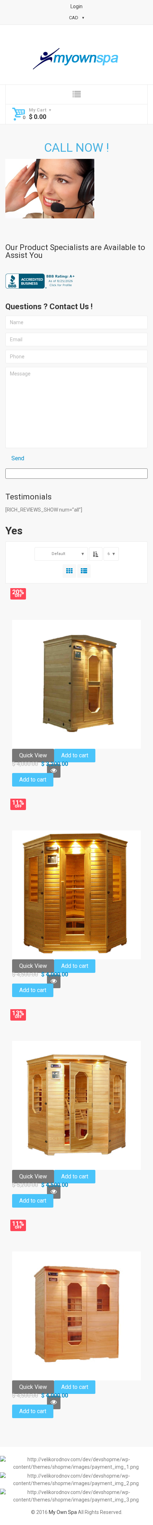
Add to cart (74, 755)
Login (76, 6)
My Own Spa (63, 1512)
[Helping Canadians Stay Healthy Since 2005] (76, 59)
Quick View (33, 755)
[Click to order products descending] (95, 554)
